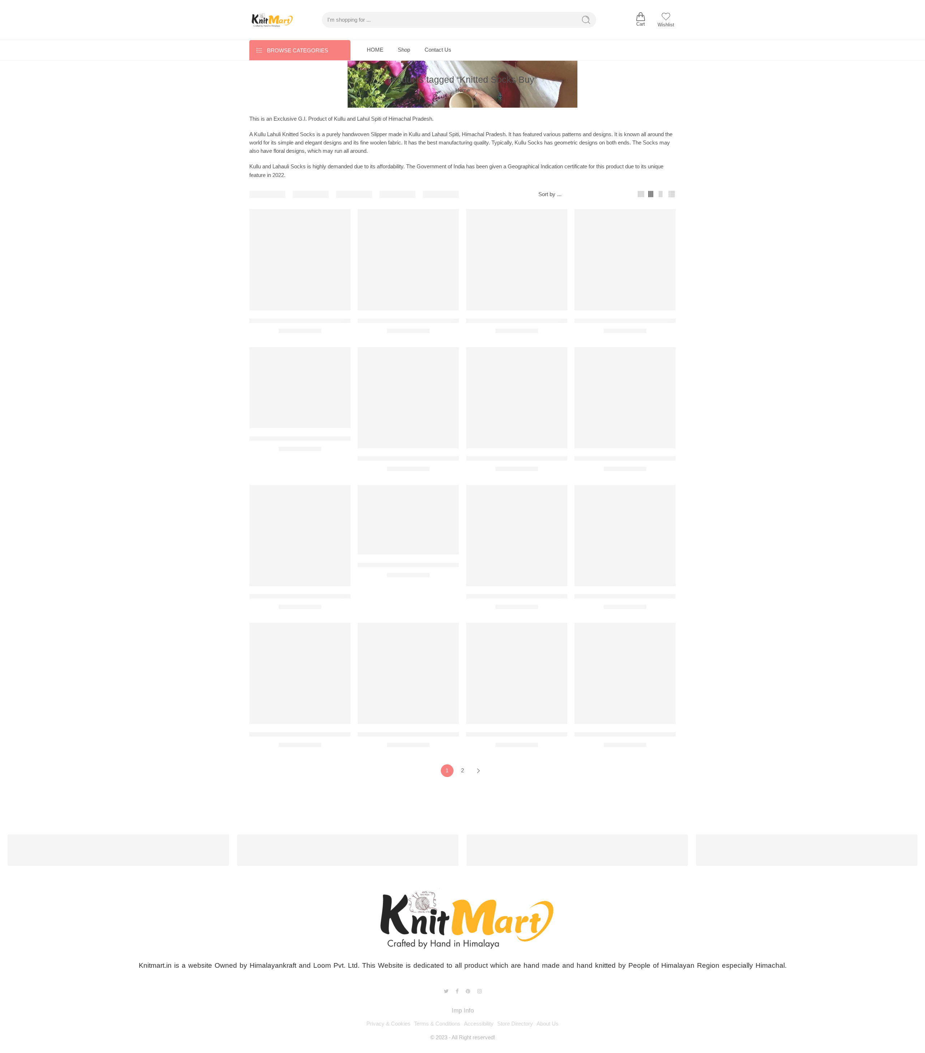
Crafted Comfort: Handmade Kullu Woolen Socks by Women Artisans (342, 438)
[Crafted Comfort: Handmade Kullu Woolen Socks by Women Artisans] (299, 387)
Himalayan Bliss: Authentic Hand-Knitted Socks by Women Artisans (449, 734)
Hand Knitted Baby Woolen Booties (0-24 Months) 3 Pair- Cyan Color (451, 564)
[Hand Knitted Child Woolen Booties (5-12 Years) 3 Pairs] (516, 535)
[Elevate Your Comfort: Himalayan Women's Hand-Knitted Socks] (516, 397)
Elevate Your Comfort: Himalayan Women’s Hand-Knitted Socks (552, 458)
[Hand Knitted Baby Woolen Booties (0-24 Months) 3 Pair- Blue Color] (299, 535)
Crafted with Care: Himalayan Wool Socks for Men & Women (440, 458)
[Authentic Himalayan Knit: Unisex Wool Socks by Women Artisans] (516, 259)
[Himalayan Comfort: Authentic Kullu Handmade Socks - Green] (516, 673)
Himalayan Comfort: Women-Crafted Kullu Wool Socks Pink (655, 734)
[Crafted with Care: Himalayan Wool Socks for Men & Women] (408, 397)
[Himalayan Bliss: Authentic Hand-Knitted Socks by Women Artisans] (408, 673)
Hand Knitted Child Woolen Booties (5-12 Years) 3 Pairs (541, 596)
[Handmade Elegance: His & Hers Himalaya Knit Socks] (625, 535)
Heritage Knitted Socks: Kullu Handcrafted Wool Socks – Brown (335, 734)
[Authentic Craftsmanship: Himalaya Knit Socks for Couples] (408, 259)
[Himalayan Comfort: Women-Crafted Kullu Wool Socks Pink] (625, 673)
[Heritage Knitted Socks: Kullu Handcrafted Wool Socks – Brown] (299, 673)
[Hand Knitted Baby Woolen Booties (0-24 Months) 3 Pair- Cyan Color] (408, 519)
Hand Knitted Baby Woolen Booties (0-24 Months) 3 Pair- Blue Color (341, 596)
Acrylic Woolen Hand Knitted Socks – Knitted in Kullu (321, 320)
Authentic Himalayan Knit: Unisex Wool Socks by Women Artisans (555, 320)
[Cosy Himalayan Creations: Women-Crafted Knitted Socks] (625, 259)
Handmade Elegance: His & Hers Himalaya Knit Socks (648, 596)
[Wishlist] (340, 219)
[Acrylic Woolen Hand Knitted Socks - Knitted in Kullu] (299, 259)
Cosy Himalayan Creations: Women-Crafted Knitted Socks (653, 320)
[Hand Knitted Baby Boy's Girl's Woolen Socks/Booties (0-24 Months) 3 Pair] (625, 397)
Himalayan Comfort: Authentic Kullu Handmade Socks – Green (550, 734)
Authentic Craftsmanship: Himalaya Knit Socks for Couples (437, 320)
